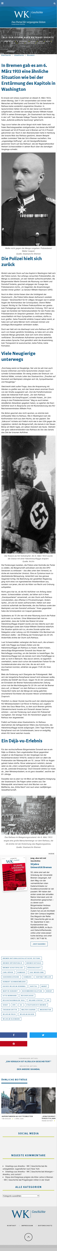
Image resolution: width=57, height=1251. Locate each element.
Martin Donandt (10, 991)
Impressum (27, 1225)
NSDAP (49, 991)
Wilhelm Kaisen (27, 1014)
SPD (14, 1005)
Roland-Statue (36, 1000)
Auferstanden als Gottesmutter (17, 1116)
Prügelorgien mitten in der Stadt (36, 1180)
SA (48, 1000)
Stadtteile (30, 43)
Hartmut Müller (43, 977)
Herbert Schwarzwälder (14, 981)
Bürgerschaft (34, 967)
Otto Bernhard (10, 995)
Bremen (33, 41)
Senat (5, 1005)
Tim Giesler (6, 1118)
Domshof (21, 972)
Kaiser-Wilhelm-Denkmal (14, 986)
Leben (41, 41)
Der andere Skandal (28, 1069)
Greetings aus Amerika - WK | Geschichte (23, 1166)
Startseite (6, 55)
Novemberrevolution (32, 991)
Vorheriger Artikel (28, 1058)
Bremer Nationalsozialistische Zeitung (21, 958)
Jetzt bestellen (39, 944)
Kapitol (33, 986)
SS (21, 1005)
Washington (45, 1009)
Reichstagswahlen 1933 (14, 1000)
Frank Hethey (9, 41)
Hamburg (28, 977)
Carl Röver (8, 972)
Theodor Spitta (10, 1009)
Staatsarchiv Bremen (36, 1005)
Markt (44, 986)
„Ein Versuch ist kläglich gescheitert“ (28, 1061)
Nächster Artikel (28, 1066)
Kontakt (11, 1225)
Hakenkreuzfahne (11, 977)
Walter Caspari (28, 1009)
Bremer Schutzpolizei (13, 967)
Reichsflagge (27, 995)
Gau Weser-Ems (37, 972)
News (13, 43)
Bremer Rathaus (33, 963)
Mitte (48, 41)
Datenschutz (45, 1225)
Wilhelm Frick (9, 1014)
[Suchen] (55, 3)
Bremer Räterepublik (12, 963)
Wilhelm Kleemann (11, 1019)
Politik (21, 43)
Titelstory (41, 43)
